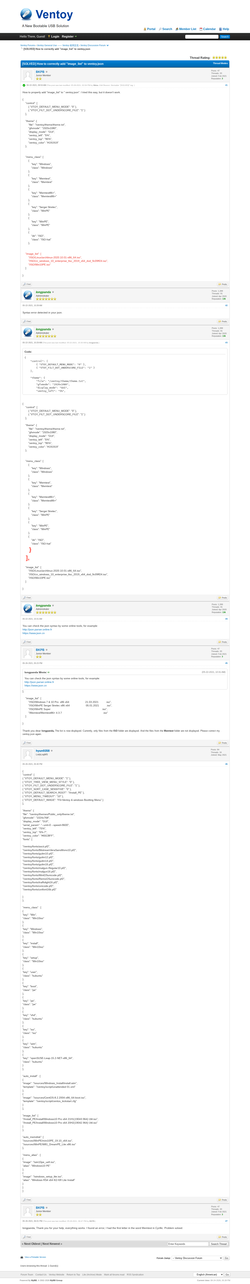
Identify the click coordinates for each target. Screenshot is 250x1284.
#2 (226, 305)
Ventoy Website (56, 1274)
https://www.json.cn (34, 633)
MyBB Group (56, 1280)
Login (55, 36)
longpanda (93, 343)
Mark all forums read (114, 1274)
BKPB (40, 71)
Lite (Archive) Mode (92, 1274)
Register (68, 36)
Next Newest (51, 1243)
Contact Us (41, 1274)
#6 (226, 764)
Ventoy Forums (27, 45)
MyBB (34, 1280)
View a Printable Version (35, 1257)
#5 (226, 663)
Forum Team (27, 1274)
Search (167, 29)
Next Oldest (32, 1243)
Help (226, 29)
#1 (226, 85)
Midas (95, 85)
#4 (226, 619)
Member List (187, 29)
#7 (226, 1221)
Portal (151, 29)
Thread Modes (220, 63)
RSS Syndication (135, 1274)
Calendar (209, 29)
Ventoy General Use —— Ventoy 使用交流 (58, 45)
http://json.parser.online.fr (37, 629)
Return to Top (73, 1274)
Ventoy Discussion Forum (93, 45)
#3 (226, 342)
